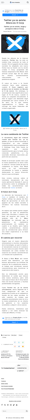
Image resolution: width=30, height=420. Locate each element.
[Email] (23, 346)
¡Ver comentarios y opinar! (22, 368)
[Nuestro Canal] (17, 405)
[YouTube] (11, 405)
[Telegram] (19, 346)
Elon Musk (14, 335)
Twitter (13, 187)
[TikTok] (14, 405)
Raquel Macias (8, 31)
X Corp (4, 337)
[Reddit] (15, 346)
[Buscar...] (28, 2)
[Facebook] (15, 342)
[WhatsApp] (23, 342)
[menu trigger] (3, 2)
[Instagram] (8, 405)
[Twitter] (19, 342)
